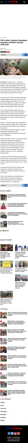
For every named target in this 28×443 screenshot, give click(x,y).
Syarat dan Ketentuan (13, 439)
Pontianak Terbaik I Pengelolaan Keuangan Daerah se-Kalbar (21, 270)
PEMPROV (3, 417)
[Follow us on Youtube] (18, 433)
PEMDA (2, 402)
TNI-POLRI (3, 408)
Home (1, 37)
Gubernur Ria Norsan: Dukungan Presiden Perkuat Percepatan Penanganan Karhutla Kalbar (17, 374)
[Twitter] (23, 54)
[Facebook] (26, 54)
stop (8, 51)
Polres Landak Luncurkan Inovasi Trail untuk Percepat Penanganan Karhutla (17, 357)
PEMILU (2, 420)
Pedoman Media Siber (14, 440)
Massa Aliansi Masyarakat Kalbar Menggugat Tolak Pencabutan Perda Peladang (5, 255)
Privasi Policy (16, 437)
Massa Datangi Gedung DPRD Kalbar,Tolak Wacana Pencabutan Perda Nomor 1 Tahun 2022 (6, 301)
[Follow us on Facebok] (9, 433)
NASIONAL (3, 414)
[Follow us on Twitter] (12, 433)
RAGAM (4, 37)
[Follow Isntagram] (15, 433)
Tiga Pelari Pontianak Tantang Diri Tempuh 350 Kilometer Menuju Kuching (17, 340)
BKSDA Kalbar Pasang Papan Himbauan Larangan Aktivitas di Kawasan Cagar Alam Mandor (16, 322)
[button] (26, 0)
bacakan (4, 51)
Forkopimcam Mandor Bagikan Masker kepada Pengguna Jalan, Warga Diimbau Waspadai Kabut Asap (16, 392)
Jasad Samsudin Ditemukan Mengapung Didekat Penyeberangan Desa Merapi (16, 223)
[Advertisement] (14, 21)
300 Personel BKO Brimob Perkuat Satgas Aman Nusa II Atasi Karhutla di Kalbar (17, 314)
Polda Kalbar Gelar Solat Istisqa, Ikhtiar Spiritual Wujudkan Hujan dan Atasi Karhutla (20, 285)
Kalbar (2, 405)
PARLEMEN (3, 411)
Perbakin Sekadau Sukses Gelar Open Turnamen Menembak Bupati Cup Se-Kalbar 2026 (17, 366)
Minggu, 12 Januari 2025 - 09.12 (6, 49)
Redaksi (9, 437)
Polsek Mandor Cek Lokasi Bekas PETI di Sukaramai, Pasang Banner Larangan (17, 383)
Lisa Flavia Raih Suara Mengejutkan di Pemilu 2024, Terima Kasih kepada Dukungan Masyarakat (17, 205)
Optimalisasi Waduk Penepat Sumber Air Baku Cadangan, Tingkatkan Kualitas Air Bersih (21, 255)
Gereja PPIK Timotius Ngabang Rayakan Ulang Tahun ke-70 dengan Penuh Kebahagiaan (17, 214)
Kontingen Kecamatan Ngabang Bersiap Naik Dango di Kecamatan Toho (17, 196)
